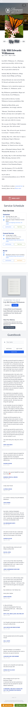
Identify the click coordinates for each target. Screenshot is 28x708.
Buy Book (15, 305)
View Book (7, 305)
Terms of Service (18, 701)
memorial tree (19, 186)
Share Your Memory (9, 327)
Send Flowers (19, 260)
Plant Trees (19, 226)
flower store (18, 188)
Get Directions (8, 226)
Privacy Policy (10, 701)
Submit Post (14, 352)
